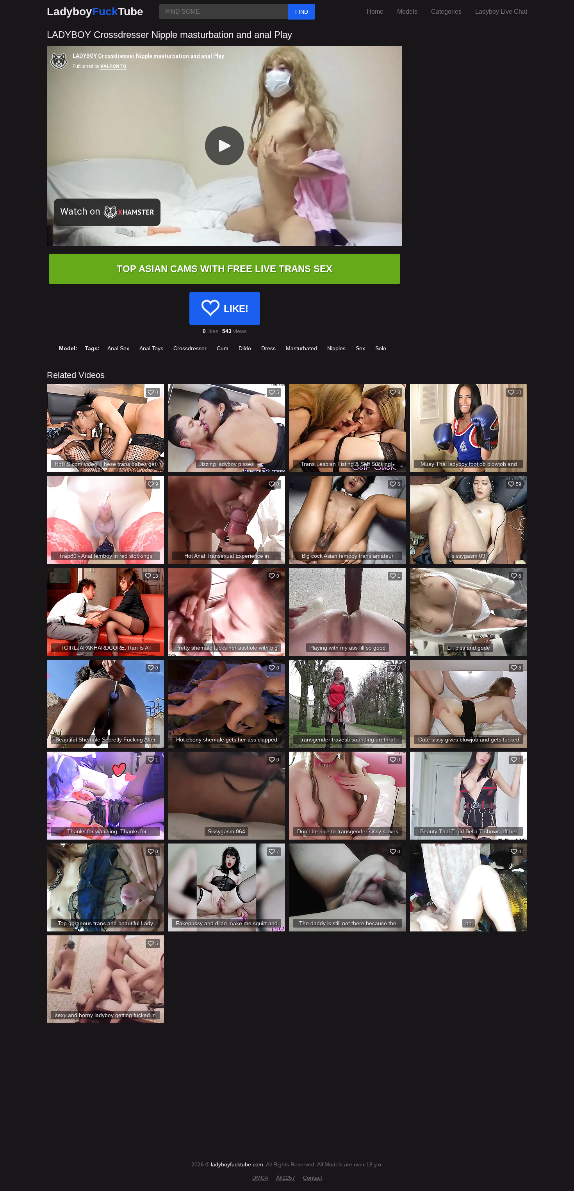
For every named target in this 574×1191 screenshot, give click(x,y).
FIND (301, 12)
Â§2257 (285, 1178)
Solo (380, 348)
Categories (446, 11)
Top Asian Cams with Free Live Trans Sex (224, 268)
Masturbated (301, 348)
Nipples (336, 348)
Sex (360, 348)
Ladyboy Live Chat (501, 11)
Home (375, 11)
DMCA (260, 1178)
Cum (222, 348)
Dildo (245, 348)
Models (407, 11)
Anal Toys (151, 348)
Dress (268, 348)
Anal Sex (118, 348)
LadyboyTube (95, 11)
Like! (236, 308)
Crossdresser (190, 348)
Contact (312, 1178)
